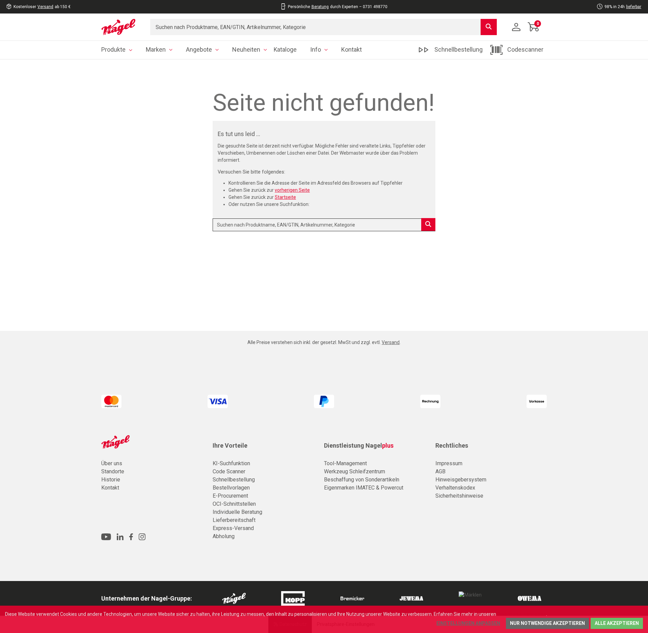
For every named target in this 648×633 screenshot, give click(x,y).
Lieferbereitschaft (234, 520)
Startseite (285, 197)
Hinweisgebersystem (460, 479)
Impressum (448, 463)
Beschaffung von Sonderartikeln (361, 479)
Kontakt (110, 487)
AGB (440, 471)
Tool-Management (345, 463)
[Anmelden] (516, 27)
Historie (110, 479)
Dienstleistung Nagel (359, 446)
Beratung (320, 6)
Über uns (111, 463)
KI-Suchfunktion (231, 463)
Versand (45, 6)
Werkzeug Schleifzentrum (354, 471)
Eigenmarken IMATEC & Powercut (363, 487)
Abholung (224, 536)
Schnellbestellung (234, 479)
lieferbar (633, 6)
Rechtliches (451, 446)
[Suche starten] (489, 27)
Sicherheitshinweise (459, 496)
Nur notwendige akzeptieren (547, 623)
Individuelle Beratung (237, 512)
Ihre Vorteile (230, 446)
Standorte (112, 471)
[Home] (120, 27)
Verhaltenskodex (455, 487)
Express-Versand (233, 528)
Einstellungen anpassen (468, 623)
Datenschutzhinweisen (521, 614)
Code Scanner (229, 471)
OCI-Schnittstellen (234, 504)
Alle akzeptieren (617, 623)
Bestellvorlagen (231, 487)
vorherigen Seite (292, 190)
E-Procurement (230, 496)
